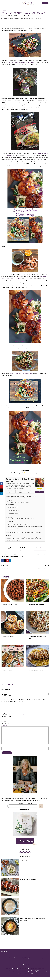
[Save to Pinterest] (7, 560)
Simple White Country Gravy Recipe (29, 899)
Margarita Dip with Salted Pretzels (28, 860)
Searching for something (25, 803)
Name (4, 748)
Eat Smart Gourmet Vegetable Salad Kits (19, 62)
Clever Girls (32, 554)
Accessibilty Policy (38, 958)
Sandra (3, 694)
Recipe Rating (5, 721)
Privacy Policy (29, 958)
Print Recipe (39, 491)
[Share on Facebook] (2, 560)
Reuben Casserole (6, 567)
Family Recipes (7, 670)
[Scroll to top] (43, 973)
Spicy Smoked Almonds (10, 604)
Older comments (5, 689)
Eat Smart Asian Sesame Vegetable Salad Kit (21, 373)
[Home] (1, 10)
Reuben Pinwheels (9, 636)
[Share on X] (5, 560)
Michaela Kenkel (6, 15)
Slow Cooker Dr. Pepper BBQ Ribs (28, 879)
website (39, 548)
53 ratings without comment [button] (27, 714)
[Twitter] (24, 964)
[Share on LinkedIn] (10, 560)
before (32, 62)
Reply (46, 694)
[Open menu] (2, 3)
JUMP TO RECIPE (6, 22)
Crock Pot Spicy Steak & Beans (40, 567)
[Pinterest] (29, 964)
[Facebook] (21, 964)
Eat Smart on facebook (40, 550)
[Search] (41, 806)
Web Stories (4, 951)
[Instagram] (26, 964)
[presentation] (12, 590)
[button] (37, 488)
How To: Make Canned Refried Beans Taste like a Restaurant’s (32, 919)
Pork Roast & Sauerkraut (35, 670)
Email (28, 748)
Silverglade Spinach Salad (36, 604)
